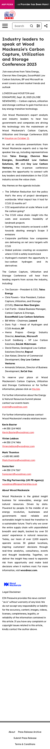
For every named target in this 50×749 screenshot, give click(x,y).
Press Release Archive (29, 732)
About (12, 732)
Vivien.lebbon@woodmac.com (18, 446)
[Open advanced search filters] (38, 26)
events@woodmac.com (14, 406)
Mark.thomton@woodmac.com (18, 460)
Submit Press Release (25, 738)
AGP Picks (7, 4)
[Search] (31, 26)
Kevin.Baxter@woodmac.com (18, 432)
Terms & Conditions (25, 744)
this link (36, 389)
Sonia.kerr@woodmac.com (16, 474)
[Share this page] (46, 26)
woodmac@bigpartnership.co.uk (19, 484)
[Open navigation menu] (5, 26)
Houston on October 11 (17, 138)
